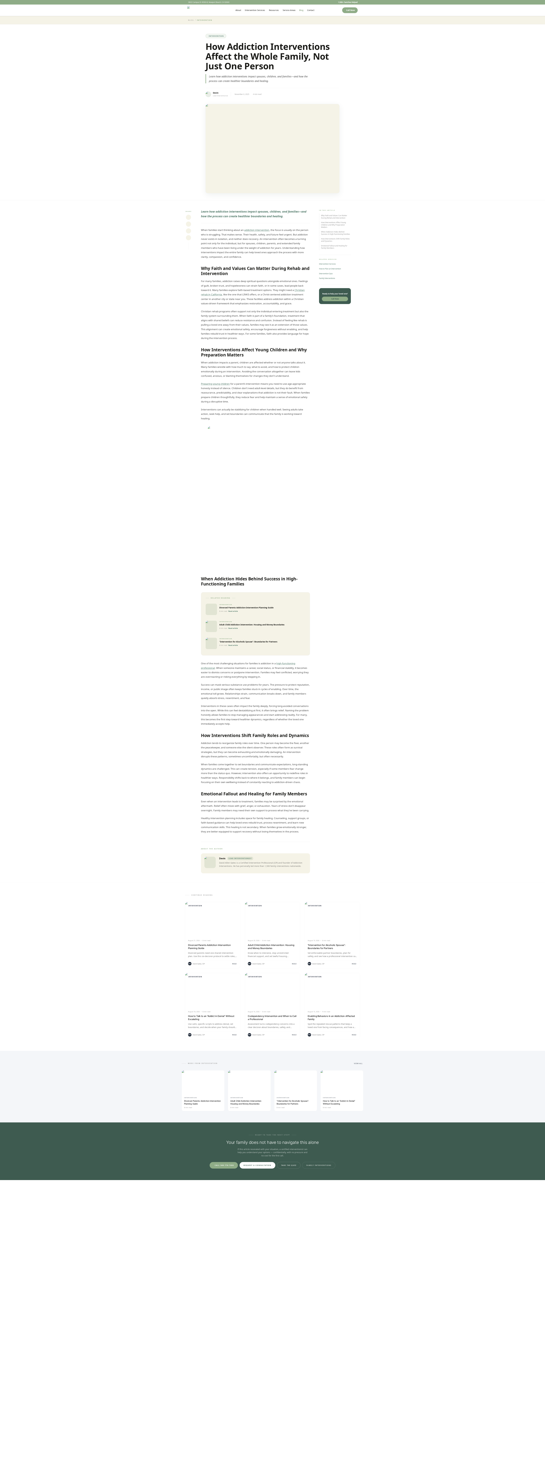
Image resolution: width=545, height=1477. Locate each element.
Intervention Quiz (326, 273)
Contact (310, 10)
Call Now (350, 10)
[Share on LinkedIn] (188, 224)
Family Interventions (327, 278)
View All (358, 1063)
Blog (301, 10)
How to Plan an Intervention (330, 269)
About (238, 10)
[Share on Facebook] (188, 230)
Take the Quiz (288, 1165)
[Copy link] (188, 237)
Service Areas (289, 10)
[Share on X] (188, 217)
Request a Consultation (257, 1165)
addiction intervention (256, 230)
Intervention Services (255, 10)
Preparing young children (215, 383)
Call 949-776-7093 (224, 1165)
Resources (274, 10)
